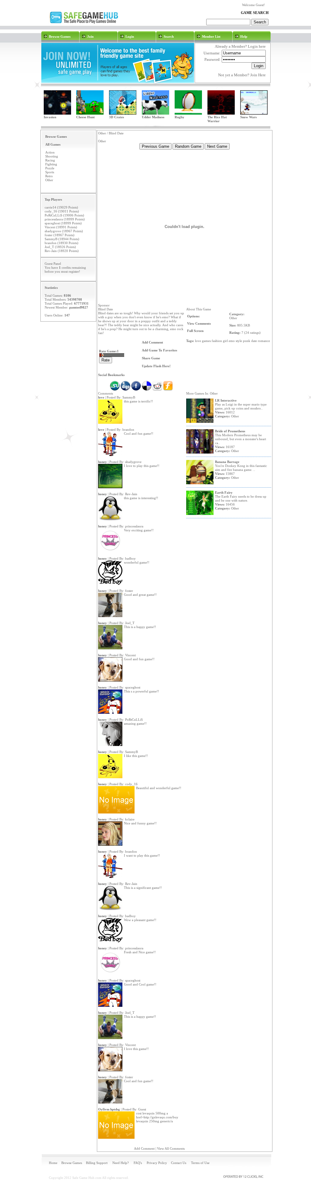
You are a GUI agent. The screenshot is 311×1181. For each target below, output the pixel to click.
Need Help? (120, 1163)
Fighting (51, 164)
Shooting (51, 156)
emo (232, 341)
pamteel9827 (78, 307)
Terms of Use (200, 1163)
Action (50, 152)
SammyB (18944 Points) (62, 239)
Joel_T (130, 623)
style (239, 341)
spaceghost (132, 687)
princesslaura (134, 526)
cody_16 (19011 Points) (62, 211)
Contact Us (178, 1163)
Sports (49, 172)
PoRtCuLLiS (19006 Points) (64, 215)
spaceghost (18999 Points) (63, 223)
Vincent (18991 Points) (61, 227)
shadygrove (133, 462)
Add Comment (144, 1148)
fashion (217, 341)
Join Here (258, 75)
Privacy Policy (157, 1163)
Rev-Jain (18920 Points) (62, 251)
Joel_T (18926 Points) (60, 247)
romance (264, 341)
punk (246, 341)
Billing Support (97, 1163)
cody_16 (131, 784)
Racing (50, 160)
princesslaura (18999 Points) (65, 219)
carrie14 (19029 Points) (61, 207)
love (198, 341)
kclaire (130, 819)
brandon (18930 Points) (61, 243)
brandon (128, 429)
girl (225, 341)
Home (53, 1163)
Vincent (130, 655)
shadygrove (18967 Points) (64, 231)
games (206, 341)
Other (49, 180)
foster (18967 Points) (59, 235)
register (74, 271)
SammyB (128, 397)
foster (129, 590)
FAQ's (138, 1163)
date (254, 341)
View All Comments (171, 1148)
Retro (49, 176)
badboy (130, 558)
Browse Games (71, 1163)
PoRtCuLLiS (134, 719)
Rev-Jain (131, 494)
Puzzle (49, 168)
